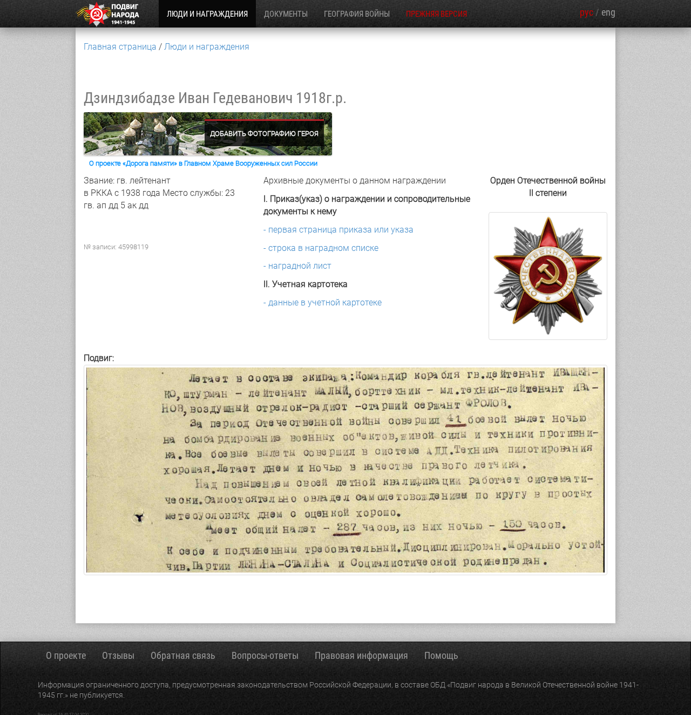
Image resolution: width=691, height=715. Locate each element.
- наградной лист (297, 266)
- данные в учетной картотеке (322, 302)
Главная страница (120, 47)
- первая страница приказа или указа (338, 229)
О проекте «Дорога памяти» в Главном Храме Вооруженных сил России (203, 163)
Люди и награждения (206, 47)
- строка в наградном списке (320, 248)
